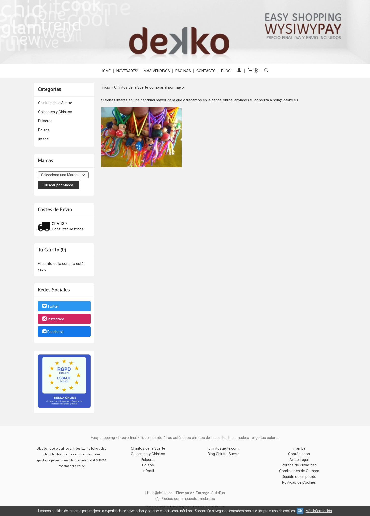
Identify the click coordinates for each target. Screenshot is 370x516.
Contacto (206, 71)
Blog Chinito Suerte (223, 454)
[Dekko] (185, 32)
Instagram (55, 319)
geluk (96, 454)
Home (106, 71)
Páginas (183, 71)
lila (72, 460)
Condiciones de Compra (299, 471)
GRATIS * (59, 223)
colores (86, 454)
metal (91, 460)
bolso (102, 448)
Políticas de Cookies (299, 482)
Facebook (55, 332)
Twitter (53, 306)
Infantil (43, 139)
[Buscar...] (266, 71)
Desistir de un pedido (299, 476)
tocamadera (67, 466)
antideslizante (80, 448)
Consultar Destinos (68, 229)
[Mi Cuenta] (239, 71)
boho (94, 448)
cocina (67, 454)
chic (46, 454)
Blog (226, 71)
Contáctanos (299, 454)
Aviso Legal (299, 459)
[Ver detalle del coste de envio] (45, 227)
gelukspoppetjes (48, 460)
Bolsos (44, 130)
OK (300, 511)
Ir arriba (299, 448)
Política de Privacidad (299, 465)
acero (54, 448)
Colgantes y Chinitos (55, 112)
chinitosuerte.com (224, 448)
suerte (101, 460)
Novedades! (127, 71)
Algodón (43, 448)
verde (81, 466)
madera (80, 460)
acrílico (64, 448)
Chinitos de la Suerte (55, 103)
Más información (319, 511)
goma (65, 460)
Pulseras (45, 121)
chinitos (56, 454)
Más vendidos (157, 71)
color (76, 454)
